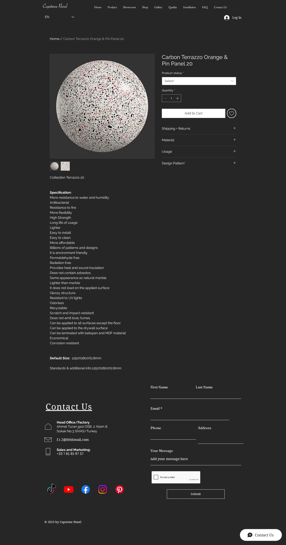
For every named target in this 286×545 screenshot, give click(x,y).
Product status (173, 73)
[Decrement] (165, 98)
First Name (159, 387)
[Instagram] (102, 489)
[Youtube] (68, 489)
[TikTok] (51, 489)
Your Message (161, 450)
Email (155, 408)
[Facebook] (85, 489)
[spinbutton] (171, 98)
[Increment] (177, 98)
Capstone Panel (55, 7)
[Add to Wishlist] (231, 113)
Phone (156, 428)
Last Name (204, 387)
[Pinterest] (119, 489)
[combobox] (199, 81)
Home (54, 39)
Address (204, 428)
